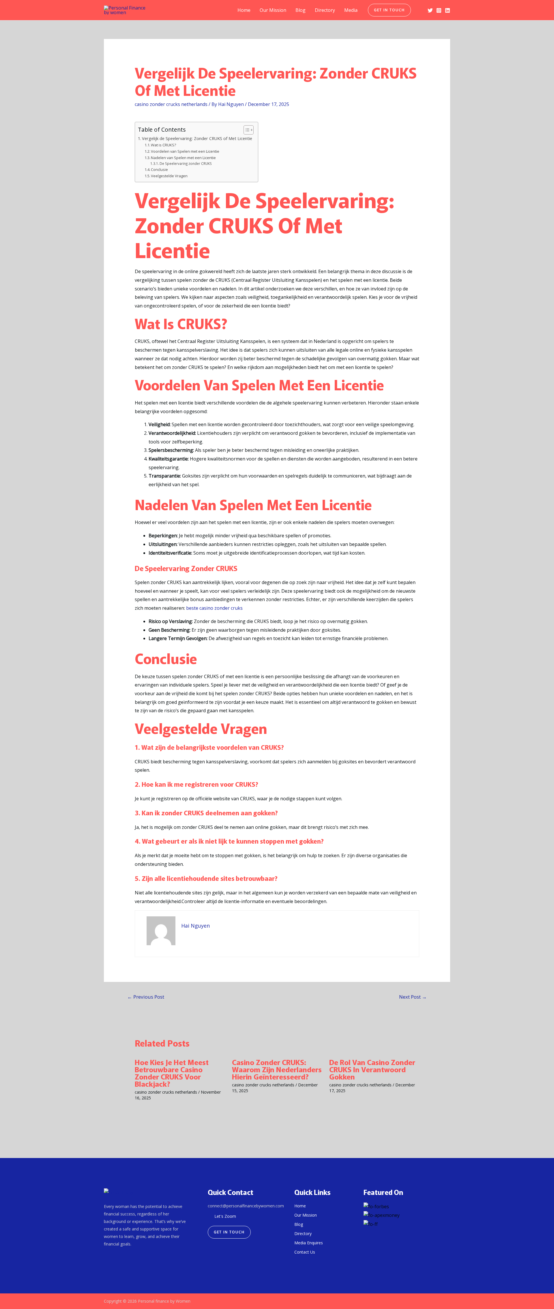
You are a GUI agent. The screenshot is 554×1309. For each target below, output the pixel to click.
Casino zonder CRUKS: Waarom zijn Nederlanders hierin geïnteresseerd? (277, 1069)
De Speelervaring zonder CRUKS (186, 163)
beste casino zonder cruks (214, 608)
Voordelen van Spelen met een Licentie (185, 151)
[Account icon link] (419, 10)
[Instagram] (438, 10)
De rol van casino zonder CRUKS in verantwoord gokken (372, 1069)
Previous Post (145, 996)
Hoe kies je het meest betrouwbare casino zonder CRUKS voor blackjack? (172, 1073)
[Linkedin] (447, 10)
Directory (325, 10)
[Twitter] (430, 10)
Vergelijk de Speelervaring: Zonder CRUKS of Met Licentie (197, 138)
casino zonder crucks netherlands (171, 104)
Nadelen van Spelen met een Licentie (183, 157)
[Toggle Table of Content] (245, 130)
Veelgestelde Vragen (169, 175)
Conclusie (159, 169)
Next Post (413, 996)
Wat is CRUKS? (163, 145)
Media (351, 10)
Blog (300, 10)
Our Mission (273, 10)
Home (243, 10)
